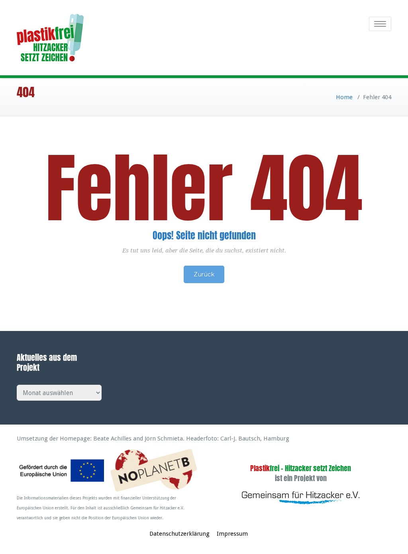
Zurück (204, 274)
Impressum (232, 533)
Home (344, 97)
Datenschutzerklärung (179, 533)
